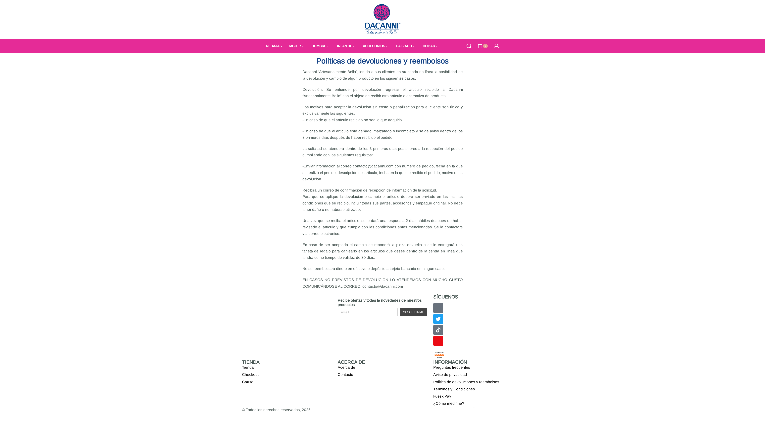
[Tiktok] (438, 330)
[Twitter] (438, 319)
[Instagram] (438, 341)
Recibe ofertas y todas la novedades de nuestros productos (380, 302)
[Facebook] (438, 308)
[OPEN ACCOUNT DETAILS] (496, 46)
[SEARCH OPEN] (469, 46)
